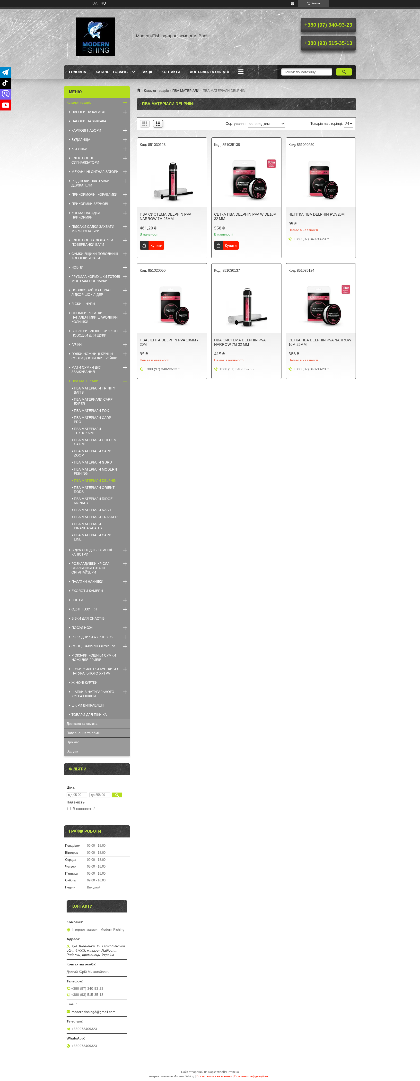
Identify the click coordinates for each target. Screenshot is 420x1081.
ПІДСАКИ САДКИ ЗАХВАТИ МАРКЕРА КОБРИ (92, 229)
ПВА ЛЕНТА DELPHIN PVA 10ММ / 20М (169, 342)
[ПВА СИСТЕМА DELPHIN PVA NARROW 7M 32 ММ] (246, 306)
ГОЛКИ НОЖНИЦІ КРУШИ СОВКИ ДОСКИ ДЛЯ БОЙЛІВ (94, 356)
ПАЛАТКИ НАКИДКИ (87, 581)
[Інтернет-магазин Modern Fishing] (95, 35)
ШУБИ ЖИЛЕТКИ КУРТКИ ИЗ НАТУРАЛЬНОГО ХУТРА (94, 671)
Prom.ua (233, 1072)
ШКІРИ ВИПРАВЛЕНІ (87, 705)
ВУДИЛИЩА (80, 140)
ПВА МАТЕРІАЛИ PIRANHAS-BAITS (88, 526)
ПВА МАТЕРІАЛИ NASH (92, 510)
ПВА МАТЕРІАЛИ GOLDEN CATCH (95, 442)
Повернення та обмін (84, 733)
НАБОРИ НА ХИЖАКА (88, 121)
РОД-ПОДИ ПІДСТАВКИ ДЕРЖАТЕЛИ (90, 183)
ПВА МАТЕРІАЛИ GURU (93, 462)
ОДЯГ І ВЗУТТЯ (84, 609)
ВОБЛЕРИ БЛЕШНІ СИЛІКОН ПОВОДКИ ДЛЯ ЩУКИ (94, 333)
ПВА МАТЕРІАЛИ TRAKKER (96, 517)
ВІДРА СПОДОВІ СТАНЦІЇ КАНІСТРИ (91, 552)
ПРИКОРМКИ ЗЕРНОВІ (89, 204)
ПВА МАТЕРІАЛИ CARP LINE (92, 537)
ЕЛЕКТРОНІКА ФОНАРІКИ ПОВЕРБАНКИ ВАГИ (92, 242)
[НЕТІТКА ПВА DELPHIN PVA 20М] (321, 180)
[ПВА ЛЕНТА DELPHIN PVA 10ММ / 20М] (172, 306)
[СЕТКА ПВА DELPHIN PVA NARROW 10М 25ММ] (321, 306)
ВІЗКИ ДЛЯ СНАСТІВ (88, 618)
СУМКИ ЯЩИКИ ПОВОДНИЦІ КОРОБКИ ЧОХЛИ (94, 256)
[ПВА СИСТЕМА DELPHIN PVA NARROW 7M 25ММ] (172, 180)
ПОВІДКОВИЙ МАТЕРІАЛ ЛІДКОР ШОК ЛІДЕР (91, 292)
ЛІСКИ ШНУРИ (83, 304)
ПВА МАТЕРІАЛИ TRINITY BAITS (94, 390)
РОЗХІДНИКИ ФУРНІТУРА (92, 637)
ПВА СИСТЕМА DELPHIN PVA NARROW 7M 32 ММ (239, 342)
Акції (147, 72)
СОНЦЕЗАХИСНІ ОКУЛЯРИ (93, 646)
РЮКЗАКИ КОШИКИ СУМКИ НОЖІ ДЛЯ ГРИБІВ (93, 657)
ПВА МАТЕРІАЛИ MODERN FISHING (95, 471)
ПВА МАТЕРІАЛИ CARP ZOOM (92, 453)
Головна (77, 72)
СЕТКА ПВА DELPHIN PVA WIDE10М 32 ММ (245, 216)
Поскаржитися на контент (214, 1076)
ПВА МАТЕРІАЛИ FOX (91, 411)
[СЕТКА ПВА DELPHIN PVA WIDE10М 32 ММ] (246, 180)
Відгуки (72, 751)
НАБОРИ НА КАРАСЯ (88, 112)
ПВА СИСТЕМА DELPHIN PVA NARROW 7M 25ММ (165, 216)
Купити (156, 245)
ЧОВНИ (77, 267)
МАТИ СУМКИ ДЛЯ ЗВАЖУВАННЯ (86, 369)
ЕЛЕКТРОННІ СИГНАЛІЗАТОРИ (85, 160)
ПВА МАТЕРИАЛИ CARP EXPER (93, 401)
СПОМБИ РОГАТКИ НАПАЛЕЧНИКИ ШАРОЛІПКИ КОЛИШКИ (94, 317)
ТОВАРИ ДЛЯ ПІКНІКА (89, 715)
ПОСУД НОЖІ (82, 628)
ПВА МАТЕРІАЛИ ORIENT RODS (94, 490)
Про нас (73, 742)
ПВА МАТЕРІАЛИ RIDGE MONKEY (93, 501)
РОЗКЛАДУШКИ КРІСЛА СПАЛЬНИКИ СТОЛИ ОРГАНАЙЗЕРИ (90, 568)
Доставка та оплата (209, 72)
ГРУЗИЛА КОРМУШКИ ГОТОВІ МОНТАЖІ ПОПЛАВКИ (95, 279)
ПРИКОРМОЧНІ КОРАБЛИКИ (94, 194)
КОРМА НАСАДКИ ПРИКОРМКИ (85, 215)
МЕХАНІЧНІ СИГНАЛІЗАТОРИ (95, 172)
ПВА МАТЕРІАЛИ (185, 91)
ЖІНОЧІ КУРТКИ (84, 682)
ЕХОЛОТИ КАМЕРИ (87, 591)
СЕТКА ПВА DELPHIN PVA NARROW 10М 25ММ (320, 342)
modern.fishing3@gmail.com (93, 1012)
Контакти (171, 72)
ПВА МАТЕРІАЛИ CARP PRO (92, 420)
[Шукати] (344, 72)
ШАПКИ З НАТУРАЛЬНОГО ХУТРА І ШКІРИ (92, 694)
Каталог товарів (112, 72)
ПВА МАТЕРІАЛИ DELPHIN (95, 480)
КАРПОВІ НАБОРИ (86, 130)
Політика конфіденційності (252, 1076)
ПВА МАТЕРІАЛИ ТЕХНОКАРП (87, 431)
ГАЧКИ (76, 344)
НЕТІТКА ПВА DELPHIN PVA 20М (317, 214)
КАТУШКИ (79, 149)
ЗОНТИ (77, 600)
